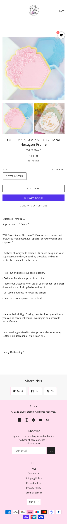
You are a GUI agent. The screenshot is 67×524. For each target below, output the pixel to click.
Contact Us (33, 473)
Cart (62, 11)
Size (4, 169)
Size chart (58, 170)
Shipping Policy (33, 478)
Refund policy (33, 483)
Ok (51, 450)
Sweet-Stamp (33, 150)
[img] (19, 419)
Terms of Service (33, 492)
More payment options (33, 205)
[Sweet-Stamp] (33, 10)
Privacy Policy (33, 487)
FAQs (33, 468)
